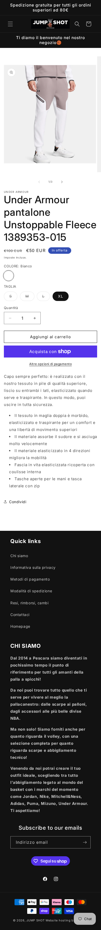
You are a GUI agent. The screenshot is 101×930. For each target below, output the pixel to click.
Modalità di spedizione (31, 591)
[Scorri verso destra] (62, 182)
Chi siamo (19, 555)
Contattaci (20, 614)
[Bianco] (8, 275)
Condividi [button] (17, 502)
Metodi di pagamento (30, 579)
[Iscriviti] (84, 842)
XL (60, 296)
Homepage (20, 626)
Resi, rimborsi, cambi (29, 603)
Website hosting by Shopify (67, 920)
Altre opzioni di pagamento (50, 364)
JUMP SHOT (35, 920)
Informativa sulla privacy (33, 567)
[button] (10, 24)
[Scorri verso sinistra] (39, 182)
